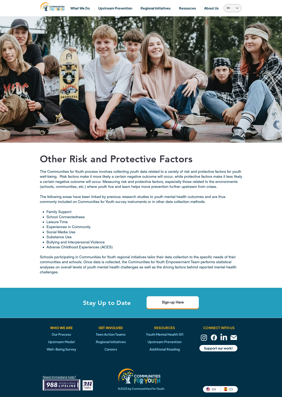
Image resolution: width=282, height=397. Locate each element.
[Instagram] (204, 337)
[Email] (234, 337)
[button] (80, 8)
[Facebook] (214, 337)
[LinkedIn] (224, 337)
